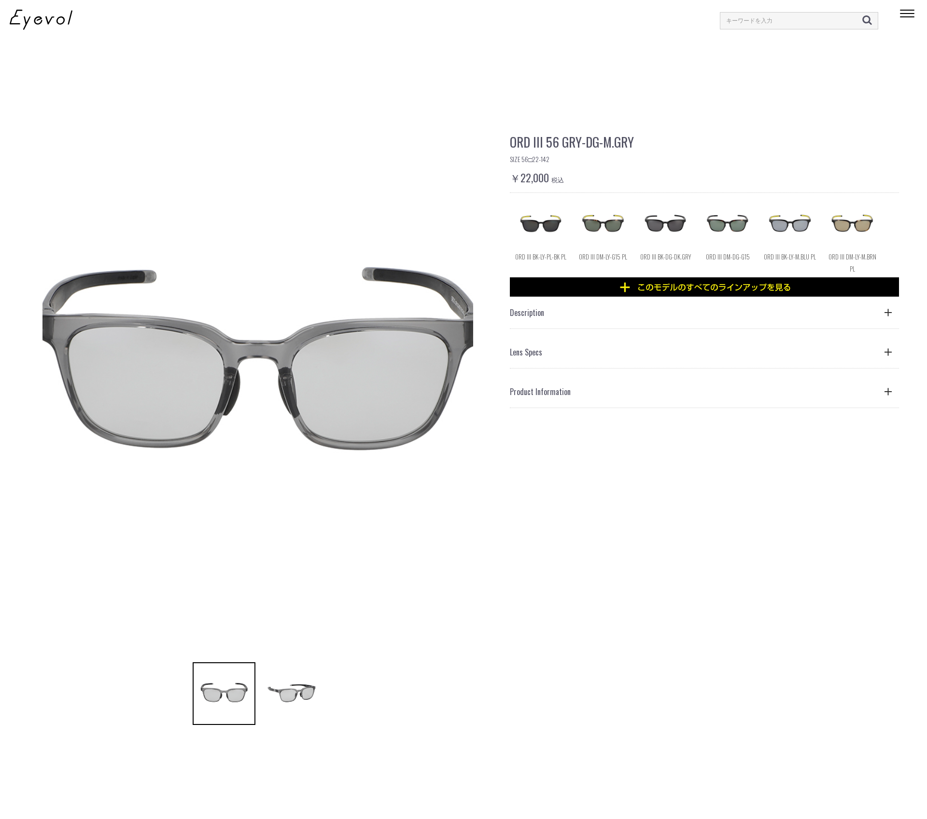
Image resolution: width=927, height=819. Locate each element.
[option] (257, 368)
